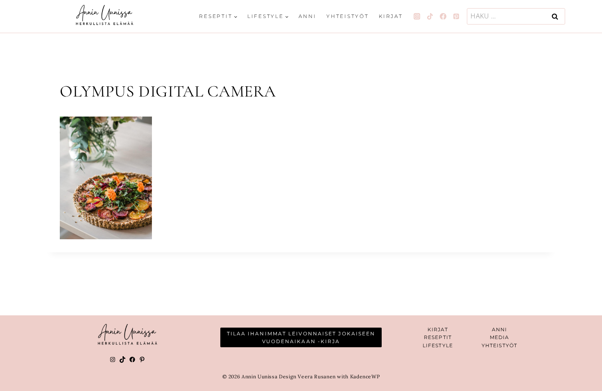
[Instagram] (416, 16)
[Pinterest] (456, 16)
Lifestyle (438, 345)
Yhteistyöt (347, 16)
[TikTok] (430, 16)
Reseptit (438, 337)
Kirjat (391, 16)
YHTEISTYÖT (499, 345)
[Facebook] (443, 16)
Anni (307, 16)
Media (499, 337)
